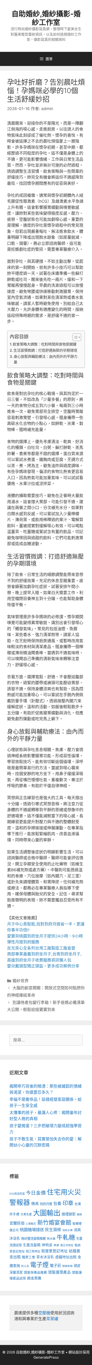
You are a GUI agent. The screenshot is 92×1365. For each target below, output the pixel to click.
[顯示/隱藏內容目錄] (74, 337)
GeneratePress (46, 1357)
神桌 (56, 1245)
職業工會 (28, 1257)
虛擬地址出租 (65, 1257)
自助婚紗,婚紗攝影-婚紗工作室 (46, 17)
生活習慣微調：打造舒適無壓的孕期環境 (45, 350)
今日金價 (36, 1193)
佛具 (35, 1203)
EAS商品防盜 (17, 1193)
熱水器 (51, 1238)
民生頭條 (53, 1229)
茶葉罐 (52, 1318)
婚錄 (79, 1214)
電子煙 (39, 1264)
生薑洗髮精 (32, 1245)
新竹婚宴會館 (54, 1222)
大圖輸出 (46, 1213)
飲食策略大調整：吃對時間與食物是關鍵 (44, 344)
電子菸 (55, 1265)
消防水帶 (67, 1230)
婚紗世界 (21, 981)
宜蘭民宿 (17, 1223)
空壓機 (44, 1313)
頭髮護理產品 (59, 1272)
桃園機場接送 (32, 1229)
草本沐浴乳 (45, 1257)
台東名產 (26, 1214)
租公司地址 (66, 1245)
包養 (57, 1203)
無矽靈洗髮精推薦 (33, 1238)
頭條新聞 (67, 1266)
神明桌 (47, 1245)
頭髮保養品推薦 (35, 1272)
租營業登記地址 (54, 1251)
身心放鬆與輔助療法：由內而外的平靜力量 (45, 359)
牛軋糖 (66, 1237)
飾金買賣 (34, 1278)
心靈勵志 (31, 1223)
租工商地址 (33, 1251)
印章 (68, 1203)
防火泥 (25, 1266)
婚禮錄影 (69, 1214)
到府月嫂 (46, 1204)
